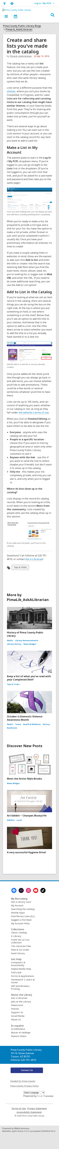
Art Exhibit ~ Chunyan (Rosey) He (27, 815)
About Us (16, 1019)
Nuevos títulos (18, 1036)
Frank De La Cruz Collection (20, 941)
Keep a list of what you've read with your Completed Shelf (29, 678)
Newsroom (17, 1005)
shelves (11, 91)
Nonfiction (12, 728)
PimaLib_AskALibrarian (19, 29)
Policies (15, 1008)
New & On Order (20, 949)
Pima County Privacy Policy (24, 1085)
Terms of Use (18, 1108)
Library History (14, 644)
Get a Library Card (21, 901)
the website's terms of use (34, 412)
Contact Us (27, 1070)
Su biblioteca (18, 1028)
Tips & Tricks (20, 568)
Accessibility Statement (29, 1112)
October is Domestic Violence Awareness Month (25, 718)
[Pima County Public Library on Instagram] (28, 890)
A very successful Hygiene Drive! (26, 852)
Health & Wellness (32, 724)
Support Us (17, 1012)
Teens (18, 724)
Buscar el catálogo (20, 1032)
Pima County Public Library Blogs (22, 25)
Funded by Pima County (22, 1081)
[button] (4, 3)
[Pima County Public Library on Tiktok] (43, 890)
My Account (17, 905)
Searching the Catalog (22, 908)
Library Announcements (26, 640)
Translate (48, 1095)
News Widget (29, 644)
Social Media (17, 1015)
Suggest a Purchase (21, 919)
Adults (10, 640)
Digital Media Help (21, 968)
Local (19, 820)
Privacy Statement (37, 1108)
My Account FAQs (20, 923)
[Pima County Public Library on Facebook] (13, 890)
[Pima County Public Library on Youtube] (35, 890)
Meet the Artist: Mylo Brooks (24, 778)
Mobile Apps (18, 912)
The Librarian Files (21, 946)
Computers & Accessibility (18, 964)
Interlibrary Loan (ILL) (23, 916)
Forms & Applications (22, 975)
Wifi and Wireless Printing (20, 987)
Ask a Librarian (19, 997)
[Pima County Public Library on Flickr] (21, 890)
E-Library (16, 936)
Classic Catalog (19, 932)
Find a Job (16, 972)
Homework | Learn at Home (23, 981)
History (46, 724)
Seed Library (18, 953)
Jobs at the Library (21, 1001)
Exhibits (11, 820)
